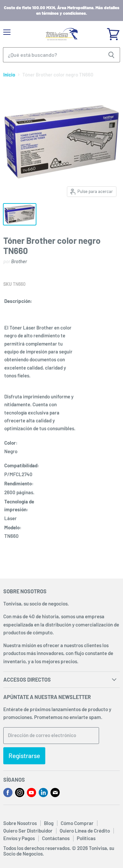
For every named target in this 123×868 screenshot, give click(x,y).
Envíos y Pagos (19, 838)
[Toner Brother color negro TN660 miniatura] (20, 214)
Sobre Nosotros (20, 823)
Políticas (86, 838)
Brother (19, 261)
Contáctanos (56, 838)
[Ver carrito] (113, 31)
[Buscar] (111, 54)
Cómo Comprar (77, 823)
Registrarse (24, 755)
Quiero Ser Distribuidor (27, 831)
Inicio (9, 74)
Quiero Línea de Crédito (85, 831)
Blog (48, 823)
